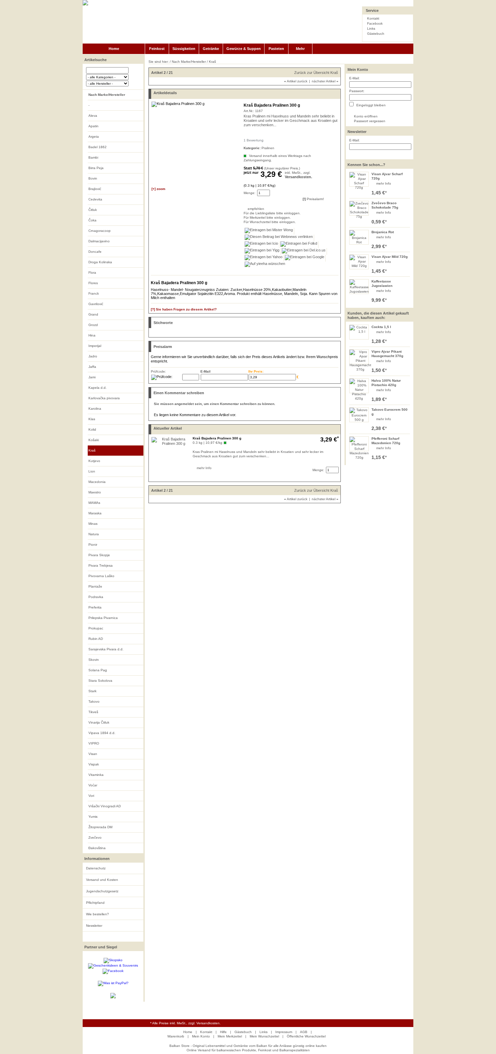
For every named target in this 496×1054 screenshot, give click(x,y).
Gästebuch (375, 33)
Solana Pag (97, 670)
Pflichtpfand (95, 902)
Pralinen (267, 148)
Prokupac (95, 628)
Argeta (93, 136)
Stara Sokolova (100, 680)
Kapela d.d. (97, 387)
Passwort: (356, 91)
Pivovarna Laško (101, 576)
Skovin (93, 659)
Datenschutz (96, 868)
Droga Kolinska (100, 262)
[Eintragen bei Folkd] (299, 244)
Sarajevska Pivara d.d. (105, 649)
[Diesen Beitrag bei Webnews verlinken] (279, 238)
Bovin (92, 178)
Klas (91, 419)
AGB (303, 1032)
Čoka (92, 220)
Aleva (92, 115)
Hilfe (223, 1032)
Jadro (92, 356)
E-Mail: (354, 78)
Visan (92, 754)
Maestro (94, 492)
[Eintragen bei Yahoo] (264, 258)
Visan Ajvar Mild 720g (389, 257)
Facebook (375, 23)
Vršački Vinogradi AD (104, 806)
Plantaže (95, 586)
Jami (91, 377)
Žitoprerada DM (100, 827)
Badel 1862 (97, 147)
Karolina (94, 408)
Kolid (92, 429)
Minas (93, 523)
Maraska (95, 513)
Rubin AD (95, 639)
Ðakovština (97, 848)
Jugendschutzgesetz (102, 891)
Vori (91, 796)
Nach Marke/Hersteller (106, 95)
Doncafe (95, 251)
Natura (93, 534)
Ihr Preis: (256, 371)
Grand (93, 314)
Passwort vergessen (369, 121)
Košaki (93, 440)
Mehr (300, 49)
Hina (91, 335)
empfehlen (248, 209)
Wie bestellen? (97, 914)
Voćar (92, 785)
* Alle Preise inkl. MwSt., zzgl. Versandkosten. (185, 1023)
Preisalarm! (313, 199)
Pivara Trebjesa (100, 565)
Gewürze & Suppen (243, 49)
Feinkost (157, 49)
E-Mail (205, 371)
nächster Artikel (325, 81)
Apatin (93, 126)
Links (371, 28)
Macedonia (97, 482)
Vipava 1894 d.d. (101, 733)
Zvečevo (95, 837)
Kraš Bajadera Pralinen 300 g (217, 438)
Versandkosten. (298, 177)
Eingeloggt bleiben (370, 105)
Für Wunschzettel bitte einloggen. (244, 222)
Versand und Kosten (102, 880)
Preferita (95, 607)
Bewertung (254, 140)
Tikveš (93, 712)
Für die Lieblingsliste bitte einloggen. (244, 213)
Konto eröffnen (366, 116)
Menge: (249, 193)
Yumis (93, 816)
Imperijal (94, 346)
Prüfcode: (158, 371)
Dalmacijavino (99, 241)
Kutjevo (94, 461)
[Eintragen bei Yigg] (262, 251)
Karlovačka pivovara (104, 398)
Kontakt (373, 18)
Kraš (91, 450)
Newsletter (94, 925)
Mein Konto (358, 69)
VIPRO (93, 743)
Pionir (92, 544)
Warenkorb (175, 1036)
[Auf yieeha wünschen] (265, 265)
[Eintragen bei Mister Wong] (269, 231)
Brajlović (94, 189)
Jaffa (92, 367)
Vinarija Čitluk (98, 722)
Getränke (211, 49)
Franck (93, 293)
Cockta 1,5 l (381, 327)
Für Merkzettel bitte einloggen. (244, 217)
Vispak (93, 764)
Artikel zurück (295, 81)
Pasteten (276, 49)
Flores (93, 283)
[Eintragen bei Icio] (261, 244)
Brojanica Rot (382, 232)
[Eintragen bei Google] (305, 258)
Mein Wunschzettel (264, 1036)
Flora (92, 272)
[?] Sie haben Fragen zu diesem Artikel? (184, 309)
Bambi (93, 157)
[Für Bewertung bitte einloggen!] (247, 134)
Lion (91, 471)
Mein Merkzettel (230, 1036)
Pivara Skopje (99, 555)
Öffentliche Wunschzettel (306, 1036)
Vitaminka (96, 775)
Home (114, 49)
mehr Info (383, 183)
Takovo (94, 701)
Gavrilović (95, 304)
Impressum (283, 1032)
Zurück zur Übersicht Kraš (316, 73)
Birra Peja (96, 168)
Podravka (95, 597)
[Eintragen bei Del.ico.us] (304, 251)
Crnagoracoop (99, 231)
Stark (92, 691)
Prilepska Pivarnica (103, 618)
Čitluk (92, 210)
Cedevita (95, 199)
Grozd (93, 325)
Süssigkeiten (183, 49)
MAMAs (94, 503)
